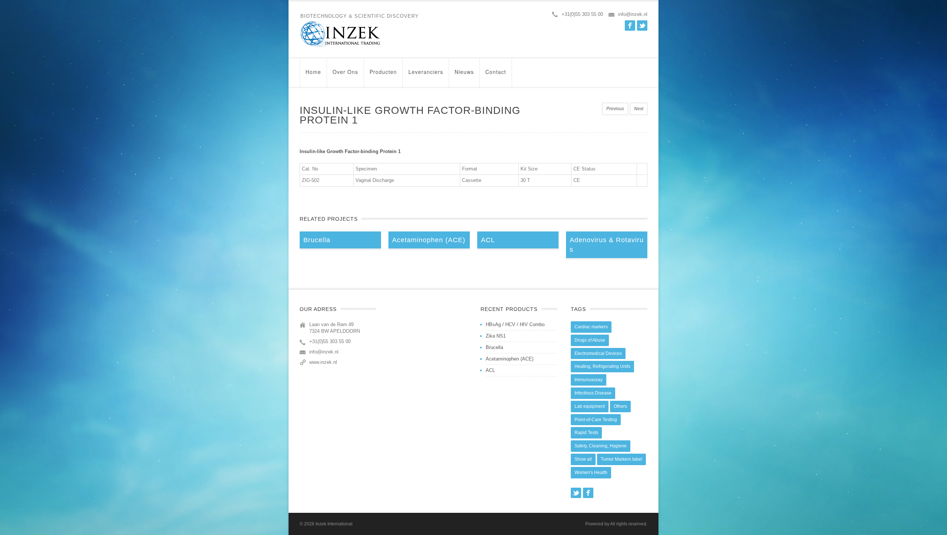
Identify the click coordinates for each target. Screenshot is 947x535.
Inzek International (334, 523)
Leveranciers (425, 71)
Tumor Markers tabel (621, 459)
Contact (495, 71)
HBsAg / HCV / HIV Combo (515, 324)
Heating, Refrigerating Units (602, 366)
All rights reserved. (628, 523)
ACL (490, 370)
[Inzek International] (359, 34)
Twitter (642, 25)
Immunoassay (588, 379)
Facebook (630, 25)
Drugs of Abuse (589, 340)
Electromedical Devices (598, 353)
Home (313, 71)
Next (638, 108)
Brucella (494, 347)
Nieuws (464, 71)
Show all (583, 459)
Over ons (345, 71)
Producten (383, 71)
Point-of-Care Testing (595, 419)
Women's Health (590, 472)
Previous (615, 108)
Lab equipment (589, 406)
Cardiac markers (591, 326)
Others (620, 406)
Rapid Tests (586, 432)
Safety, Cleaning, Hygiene (600, 445)
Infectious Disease (592, 393)
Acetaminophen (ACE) (509, 359)
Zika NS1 (496, 336)
